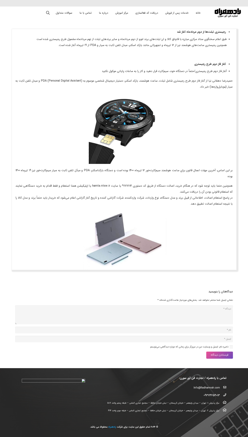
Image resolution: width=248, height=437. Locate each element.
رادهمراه (112, 427)
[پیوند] (227, 12)
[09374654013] (223, 395)
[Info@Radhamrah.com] (223, 388)
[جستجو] (48, 12)
